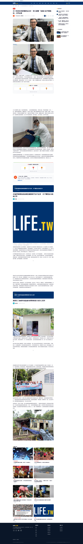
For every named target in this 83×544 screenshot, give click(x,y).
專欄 (48, 3)
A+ (46, 15)
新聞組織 (49, 534)
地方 (51, 3)
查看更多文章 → (20, 180)
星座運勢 (49, 530)
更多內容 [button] (49, 525)
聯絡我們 (69, 0)
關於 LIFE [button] (61, 525)
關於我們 (65, 0)
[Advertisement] (33, 102)
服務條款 (18, 539)
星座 (56, 3)
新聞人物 (49, 532)
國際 (53, 3)
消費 (45, 3)
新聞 (34, 3)
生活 (37, 3)
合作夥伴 (61, 527)
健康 (40, 3)
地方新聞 (49, 527)
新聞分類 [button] (36, 525)
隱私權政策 (14, 539)
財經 (42, 3)
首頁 (31, 3)
